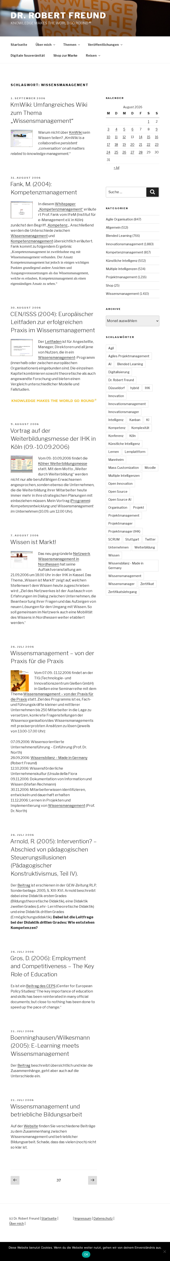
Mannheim (116, 460)
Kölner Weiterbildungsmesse (62, 464)
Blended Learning (119, 236)
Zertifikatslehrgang (122, 592)
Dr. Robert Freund (58, 15)
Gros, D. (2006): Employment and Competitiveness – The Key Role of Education (52, 966)
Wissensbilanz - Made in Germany (125, 565)
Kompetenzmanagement (32, 241)
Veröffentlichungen (103, 44)
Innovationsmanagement (124, 244)
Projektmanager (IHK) (124, 531)
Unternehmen (118, 547)
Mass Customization (123, 467)
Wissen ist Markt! (33, 542)
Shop (109, 285)
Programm (80, 501)
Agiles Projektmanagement (128, 356)
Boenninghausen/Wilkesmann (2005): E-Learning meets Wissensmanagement (50, 1045)
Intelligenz (116, 420)
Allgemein (113, 227)
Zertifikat (147, 584)
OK (86, 1254)
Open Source (118, 491)
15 (148, 137)
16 (156, 137)
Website (31, 1126)
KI (147, 420)
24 (108, 152)
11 (116, 137)
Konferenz (116, 436)
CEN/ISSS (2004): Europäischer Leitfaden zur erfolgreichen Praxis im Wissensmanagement (52, 322)
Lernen (113, 452)
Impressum (82, 1218)
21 (140, 144)
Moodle (150, 467)
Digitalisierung (118, 372)
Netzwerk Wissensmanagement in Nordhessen (64, 559)
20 (132, 144)
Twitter (150, 539)
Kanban (134, 420)
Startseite (19, 44)
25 (116, 152)
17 (108, 144)
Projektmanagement (121, 277)
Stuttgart (132, 539)
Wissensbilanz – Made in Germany (59, 758)
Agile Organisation (119, 219)
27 (132, 152)
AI (109, 364)
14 (140, 137)
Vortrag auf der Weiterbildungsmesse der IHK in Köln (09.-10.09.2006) (53, 438)
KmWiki (75, 132)
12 (124, 137)
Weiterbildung (144, 547)
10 (108, 137)
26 (124, 152)
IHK (147, 388)
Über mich (44, 44)
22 (148, 144)
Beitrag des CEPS (41, 986)
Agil (111, 348)
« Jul (116, 167)
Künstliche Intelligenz (121, 261)
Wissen (114, 555)
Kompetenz (58, 225)
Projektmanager (120, 523)
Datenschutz (103, 1218)
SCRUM (114, 539)
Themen (69, 44)
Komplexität (140, 428)
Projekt (138, 507)
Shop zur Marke (65, 55)
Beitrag (23, 885)
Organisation (117, 507)
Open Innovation (120, 483)
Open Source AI (119, 499)
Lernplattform (135, 452)
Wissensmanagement (29, 236)
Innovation (116, 396)
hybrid (134, 388)
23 (156, 144)
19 (124, 144)
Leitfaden (53, 342)
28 (141, 152)
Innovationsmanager (123, 412)
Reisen (91, 55)
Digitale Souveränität (28, 55)
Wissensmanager (121, 584)
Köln (132, 436)
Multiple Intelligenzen (121, 269)
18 (116, 144)
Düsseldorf (116, 388)
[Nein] (164, 1251)
